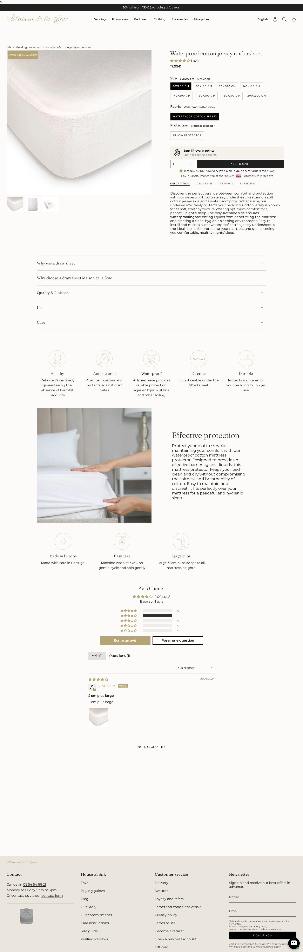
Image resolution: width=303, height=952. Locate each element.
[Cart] (294, 19)
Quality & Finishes (52, 292)
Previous (7, 122)
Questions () (119, 656)
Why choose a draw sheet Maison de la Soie (74, 277)
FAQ (84, 883)
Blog (84, 899)
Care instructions (95, 923)
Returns (161, 891)
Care (41, 322)
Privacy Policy (238, 946)
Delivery (161, 883)
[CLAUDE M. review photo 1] (98, 718)
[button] (100, 19)
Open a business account (176, 939)
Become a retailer (169, 931)
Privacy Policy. (260, 926)
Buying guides (93, 891)
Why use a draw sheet (56, 263)
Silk (9, 47)
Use (40, 307)
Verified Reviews (94, 939)
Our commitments (96, 915)
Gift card (162, 947)
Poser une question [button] (177, 640)
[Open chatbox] (294, 943)
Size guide (89, 931)
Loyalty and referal (169, 899)
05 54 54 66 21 (34, 884)
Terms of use (165, 923)
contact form (52, 896)
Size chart (203, 78)
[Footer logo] (22, 862)
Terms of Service (263, 946)
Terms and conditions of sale (178, 907)
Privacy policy (166, 915)
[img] (98, 679)
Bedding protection (28, 47)
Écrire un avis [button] (125, 640)
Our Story (88, 907)
